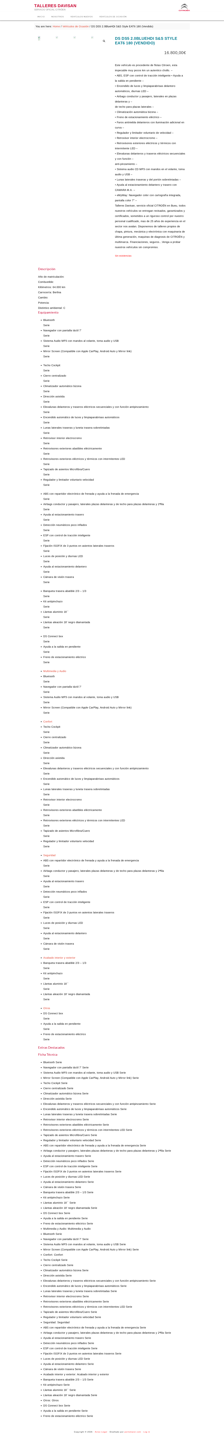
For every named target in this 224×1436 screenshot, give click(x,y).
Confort (47, 721)
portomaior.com (133, 1432)
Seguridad (49, 855)
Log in (147, 1432)
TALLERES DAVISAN (55, 5)
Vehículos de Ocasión (75, 26)
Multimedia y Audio (54, 671)
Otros (46, 1008)
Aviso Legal (101, 1432)
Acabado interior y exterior (59, 957)
